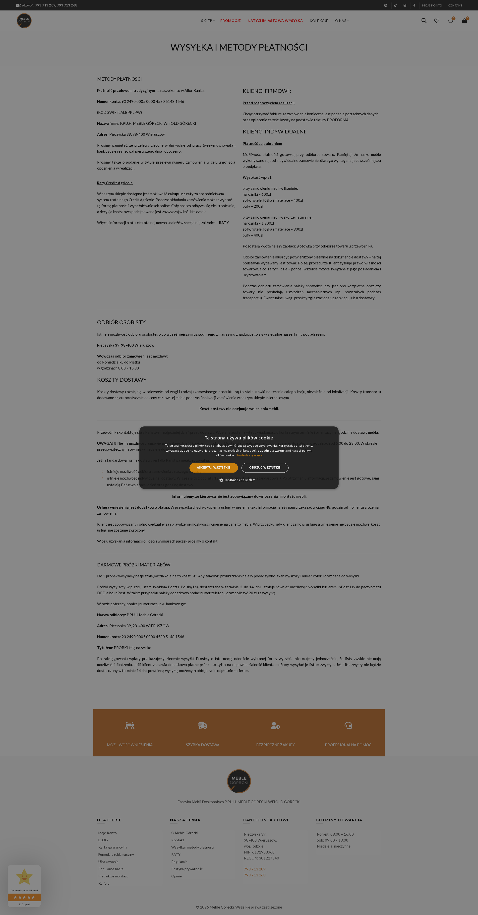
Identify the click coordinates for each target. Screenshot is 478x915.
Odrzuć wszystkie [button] (265, 468)
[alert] (239, 457)
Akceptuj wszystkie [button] (214, 468)
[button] (239, 480)
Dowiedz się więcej (249, 455)
